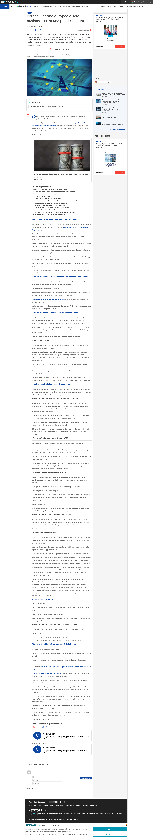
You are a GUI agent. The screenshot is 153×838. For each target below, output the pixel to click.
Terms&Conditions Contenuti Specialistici (76, 805)
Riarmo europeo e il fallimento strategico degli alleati (52, 208)
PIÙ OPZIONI (110, 835)
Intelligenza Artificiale (74, 6)
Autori (35, 805)
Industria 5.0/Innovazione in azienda (130, 6)
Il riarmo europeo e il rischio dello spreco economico (50, 194)
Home (28, 26)
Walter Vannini (31, 53)
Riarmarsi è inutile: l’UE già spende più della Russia (49, 214)
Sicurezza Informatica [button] (87, 6)
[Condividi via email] (35, 30)
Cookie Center (93, 805)
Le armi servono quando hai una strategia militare (48, 299)
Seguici (53, 802)
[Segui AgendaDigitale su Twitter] (64, 802)
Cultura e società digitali (39, 26)
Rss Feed (45, 805)
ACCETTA (110, 829)
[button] (5, 6)
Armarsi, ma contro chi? (42, 196)
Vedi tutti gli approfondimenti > (117, 129)
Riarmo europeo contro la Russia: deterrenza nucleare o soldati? (56, 201)
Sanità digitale (101, 6)
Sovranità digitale (47, 6)
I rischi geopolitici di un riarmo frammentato (47, 198)
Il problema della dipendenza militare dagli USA (50, 205)
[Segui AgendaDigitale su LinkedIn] (61, 802)
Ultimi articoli (36, 6)
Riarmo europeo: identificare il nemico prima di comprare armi (55, 212)
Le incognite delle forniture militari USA (47, 210)
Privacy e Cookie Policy (56, 805)
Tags (39, 805)
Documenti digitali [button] (111, 6)
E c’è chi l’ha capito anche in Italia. (43, 599)
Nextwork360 (32, 813)
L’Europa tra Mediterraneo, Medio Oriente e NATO (51, 203)
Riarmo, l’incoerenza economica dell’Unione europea (50, 189)
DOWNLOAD (120, 46)
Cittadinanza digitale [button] (59, 6)
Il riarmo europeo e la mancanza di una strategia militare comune (54, 191)
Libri (142, 6)
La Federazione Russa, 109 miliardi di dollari (46, 673)
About (30, 805)
